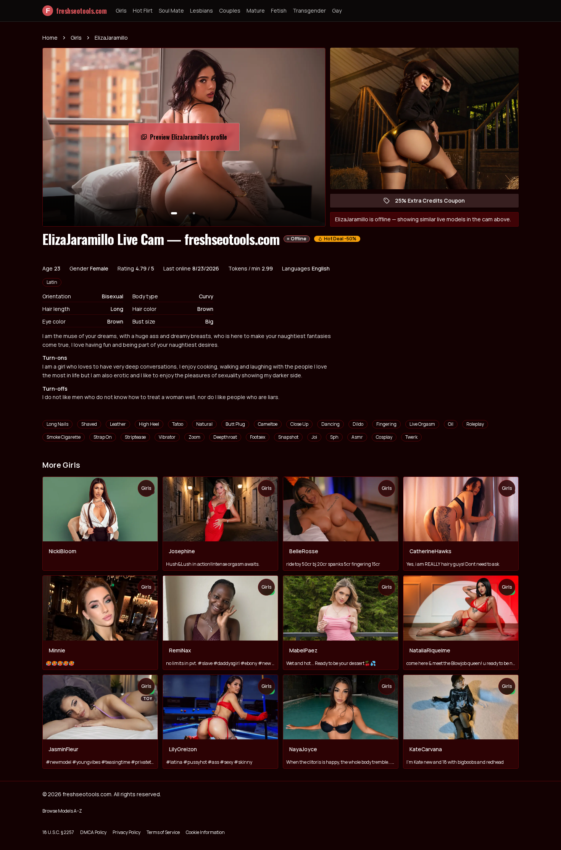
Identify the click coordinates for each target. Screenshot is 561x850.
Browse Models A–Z (62, 811)
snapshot (288, 437)
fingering (386, 424)
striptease (135, 437)
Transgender (309, 10)
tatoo (177, 424)
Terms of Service (163, 832)
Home (50, 37)
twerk (411, 437)
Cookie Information (205, 832)
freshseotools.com (76, 11)
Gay (337, 10)
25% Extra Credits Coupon (433, 202)
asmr (357, 437)
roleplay (475, 424)
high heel (149, 424)
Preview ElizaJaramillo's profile (190, 139)
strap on (103, 437)
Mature (256, 10)
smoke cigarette (64, 437)
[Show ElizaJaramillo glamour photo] (193, 213)
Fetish (279, 10)
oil (450, 424)
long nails (57, 424)
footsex (257, 437)
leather (118, 424)
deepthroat (225, 437)
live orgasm (422, 424)
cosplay (384, 437)
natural (204, 424)
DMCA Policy (93, 832)
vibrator (167, 437)
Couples (229, 10)
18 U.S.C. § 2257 (58, 832)
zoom (194, 437)
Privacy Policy (126, 832)
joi (314, 437)
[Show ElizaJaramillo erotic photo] (174, 213)
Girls (121, 10)
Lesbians (201, 10)
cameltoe (267, 424)
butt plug (235, 424)
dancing (330, 424)
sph (334, 437)
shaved (89, 424)
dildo (358, 424)
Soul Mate (171, 10)
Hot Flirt (143, 10)
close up (299, 424)
